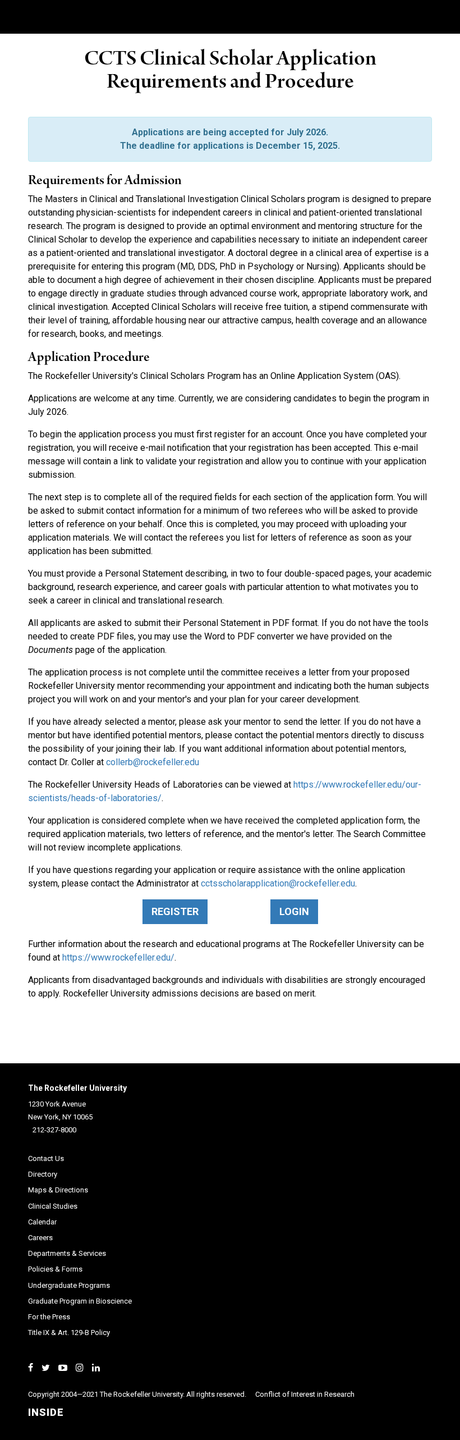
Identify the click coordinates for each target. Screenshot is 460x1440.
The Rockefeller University (77, 1088)
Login (294, 911)
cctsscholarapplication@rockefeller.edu (278, 883)
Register (175, 911)
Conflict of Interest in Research (305, 1394)
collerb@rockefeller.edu (152, 762)
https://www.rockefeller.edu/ (118, 957)
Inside (46, 1412)
